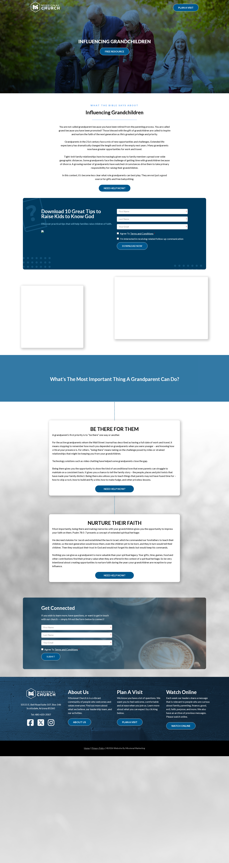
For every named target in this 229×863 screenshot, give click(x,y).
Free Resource (114, 51)
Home (87, 748)
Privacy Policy (98, 748)
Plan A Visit (185, 7)
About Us (79, 722)
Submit (51, 656)
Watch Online (180, 725)
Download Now (132, 246)
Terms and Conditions (141, 233)
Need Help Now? (114, 188)
